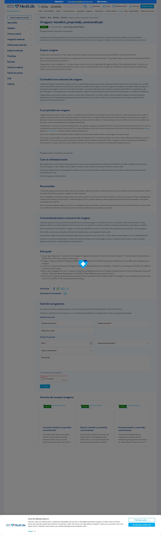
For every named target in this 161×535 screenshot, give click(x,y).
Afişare (30, 531)
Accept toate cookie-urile (142, 525)
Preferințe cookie (140, 520)
